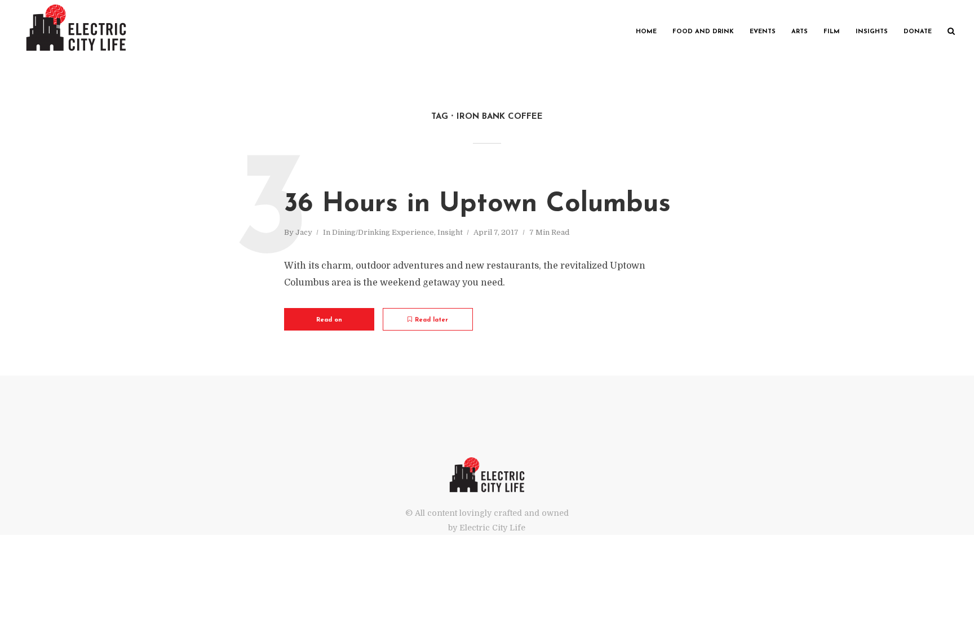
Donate (918, 32)
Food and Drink (703, 32)
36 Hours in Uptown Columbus (477, 204)
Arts (799, 32)
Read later (431, 320)
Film (832, 32)
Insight (450, 232)
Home (646, 32)
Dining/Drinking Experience (383, 232)
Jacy (303, 232)
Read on (329, 320)
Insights (872, 32)
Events (763, 32)
